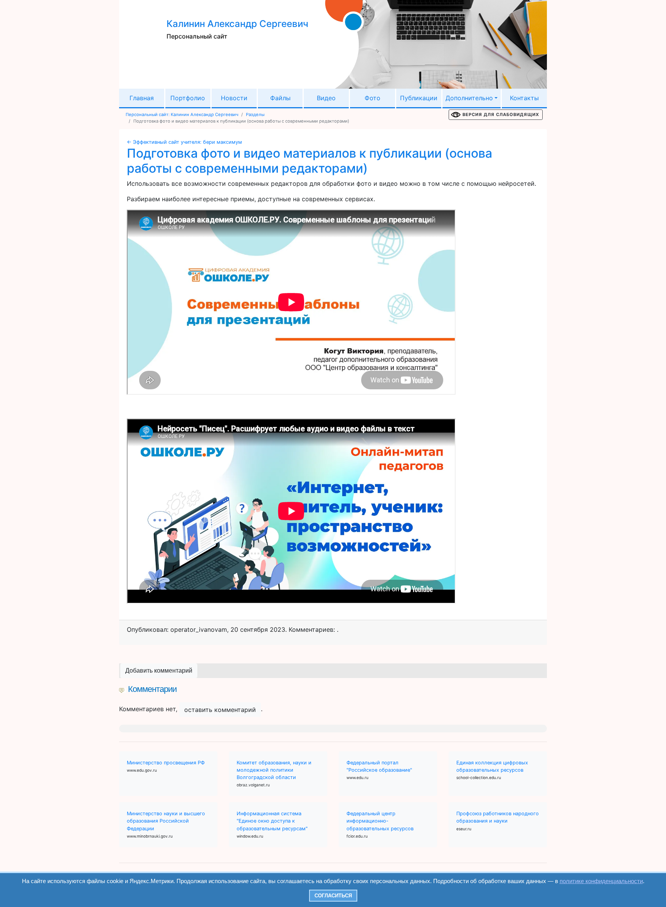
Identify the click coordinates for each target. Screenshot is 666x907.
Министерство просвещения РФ (166, 763)
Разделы (255, 114)
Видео (326, 98)
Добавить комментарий (158, 670)
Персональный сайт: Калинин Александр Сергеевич (182, 114)
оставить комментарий (220, 709)
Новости (234, 98)
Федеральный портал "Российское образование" (379, 766)
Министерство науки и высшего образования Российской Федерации (166, 821)
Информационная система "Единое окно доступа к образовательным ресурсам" (272, 821)
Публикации (418, 98)
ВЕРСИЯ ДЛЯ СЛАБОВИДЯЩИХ (500, 114)
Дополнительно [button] (469, 98)
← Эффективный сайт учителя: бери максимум (184, 142)
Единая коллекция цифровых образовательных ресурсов (492, 766)
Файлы (280, 98)
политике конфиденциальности (601, 881)
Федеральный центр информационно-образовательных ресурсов (380, 821)
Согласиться (333, 896)
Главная (142, 98)
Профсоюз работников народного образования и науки (497, 817)
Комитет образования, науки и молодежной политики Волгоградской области (274, 770)
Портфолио (187, 98)
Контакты (524, 98)
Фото (372, 98)
